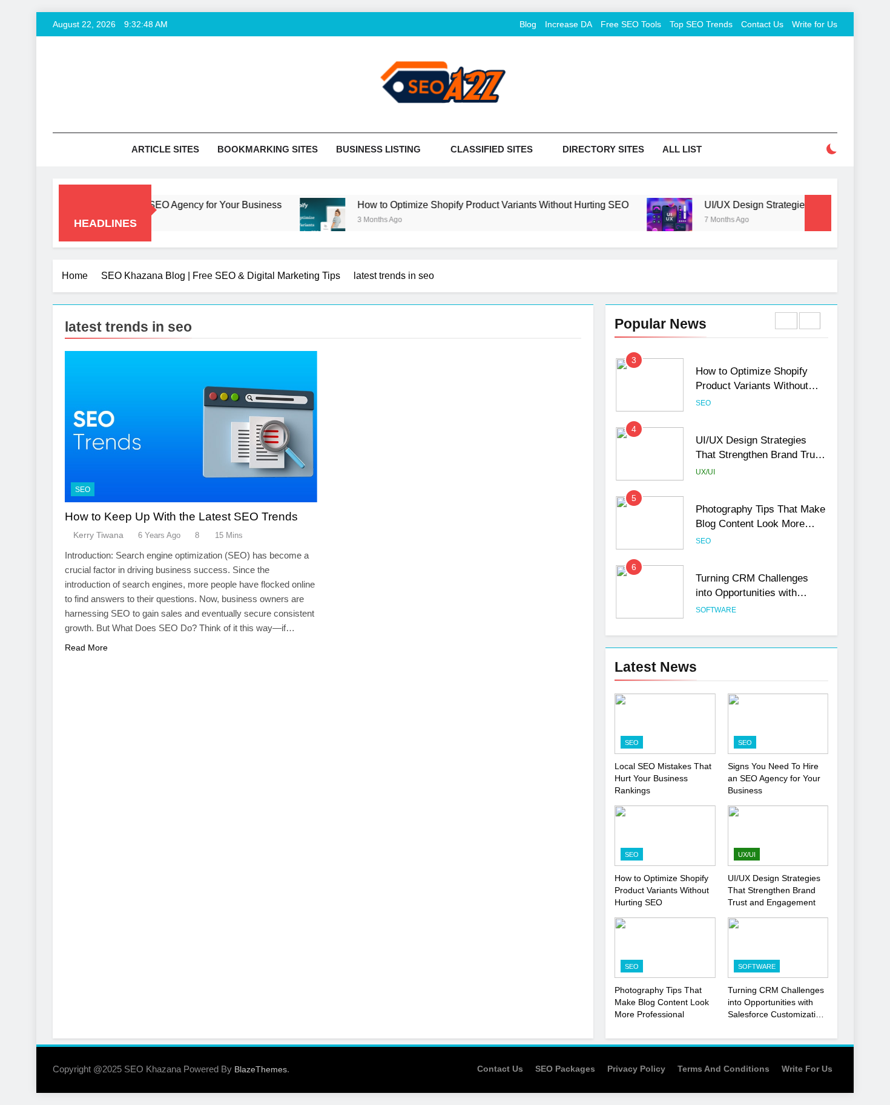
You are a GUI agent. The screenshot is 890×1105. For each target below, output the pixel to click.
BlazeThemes (260, 1069)
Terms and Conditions (723, 1069)
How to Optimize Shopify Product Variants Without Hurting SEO (468, 204)
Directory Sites (603, 149)
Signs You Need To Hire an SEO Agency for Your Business (774, 778)
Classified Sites (491, 149)
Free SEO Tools (631, 24)
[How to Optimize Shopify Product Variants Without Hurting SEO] (297, 220)
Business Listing (378, 149)
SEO (82, 489)
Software (716, 610)
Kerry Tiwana (98, 535)
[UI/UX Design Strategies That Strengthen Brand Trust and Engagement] (644, 220)
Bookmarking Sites (267, 149)
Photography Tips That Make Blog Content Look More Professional (760, 524)
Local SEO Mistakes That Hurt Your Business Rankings (663, 778)
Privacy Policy (636, 1069)
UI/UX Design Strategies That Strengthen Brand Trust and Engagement (759, 455)
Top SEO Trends (701, 24)
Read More (86, 647)
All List (682, 149)
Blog (527, 24)
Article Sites (165, 149)
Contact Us (762, 24)
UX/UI (705, 472)
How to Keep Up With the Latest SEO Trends (181, 516)
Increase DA (568, 24)
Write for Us (814, 24)
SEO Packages (565, 1069)
